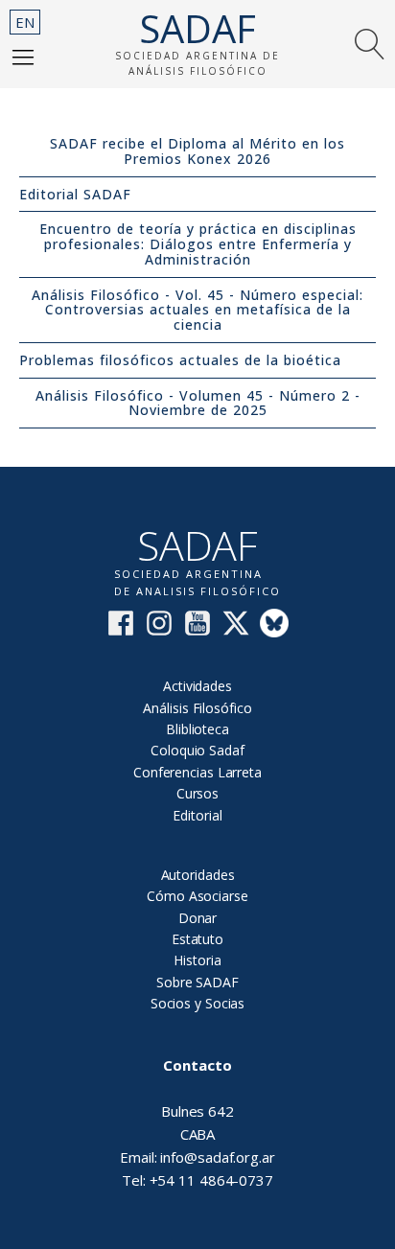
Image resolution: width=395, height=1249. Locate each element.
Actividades (197, 686)
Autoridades (198, 875)
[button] (23, 56)
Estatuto (197, 939)
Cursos (197, 793)
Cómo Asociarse (197, 896)
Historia (197, 960)
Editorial (197, 815)
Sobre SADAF (197, 982)
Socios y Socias (198, 1003)
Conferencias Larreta (197, 772)
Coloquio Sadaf (197, 750)
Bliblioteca (197, 729)
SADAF (197, 29)
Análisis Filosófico (197, 708)
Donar (198, 918)
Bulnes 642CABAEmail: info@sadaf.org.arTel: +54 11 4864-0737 (197, 1122)
